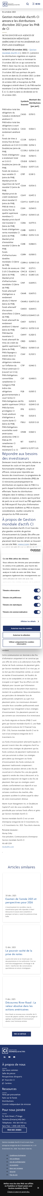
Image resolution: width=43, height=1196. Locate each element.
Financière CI (10, 1080)
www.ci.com (23, 544)
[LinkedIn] (4, 1057)
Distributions (8, 1101)
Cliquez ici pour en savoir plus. (18, 1192)
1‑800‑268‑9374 (18, 1126)
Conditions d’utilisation (18, 1155)
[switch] (37, 598)
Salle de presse (8, 1073)
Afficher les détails (28, 621)
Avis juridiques (15, 1159)
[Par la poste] (14, 1057)
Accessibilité (14, 1165)
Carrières (8, 1083)
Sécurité (12, 1171)
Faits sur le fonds (9, 1098)
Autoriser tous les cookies (21, 628)
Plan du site (14, 1175)
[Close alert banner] (38, 1187)
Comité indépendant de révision (16, 1104)
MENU (38, 4)
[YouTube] (9, 1057)
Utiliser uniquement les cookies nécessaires (21, 643)
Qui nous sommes (10, 1070)
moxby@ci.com (8, 847)
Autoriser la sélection (21, 635)
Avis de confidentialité (17, 1162)
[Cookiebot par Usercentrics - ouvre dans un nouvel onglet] (30, 550)
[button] (27, 4)
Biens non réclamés (16, 1168)
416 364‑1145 (18, 1122)
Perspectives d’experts (12, 1076)
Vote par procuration (11, 1094)
